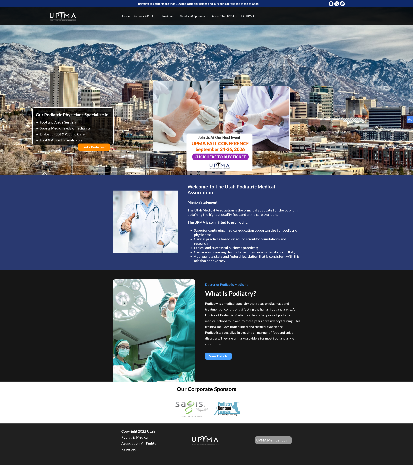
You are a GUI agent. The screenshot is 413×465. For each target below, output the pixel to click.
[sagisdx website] (192, 409)
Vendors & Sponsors (192, 16)
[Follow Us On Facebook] (331, 3)
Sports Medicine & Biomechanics (65, 128)
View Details (218, 356)
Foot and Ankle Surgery (58, 122)
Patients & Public (144, 16)
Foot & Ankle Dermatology (61, 140)
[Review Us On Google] (342, 3)
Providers (167, 16)
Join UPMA (247, 16)
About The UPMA (223, 16)
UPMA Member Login (273, 440)
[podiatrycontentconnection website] (227, 409)
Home (126, 16)
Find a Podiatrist (94, 147)
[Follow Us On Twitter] (336, 3)
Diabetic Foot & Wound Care (62, 134)
